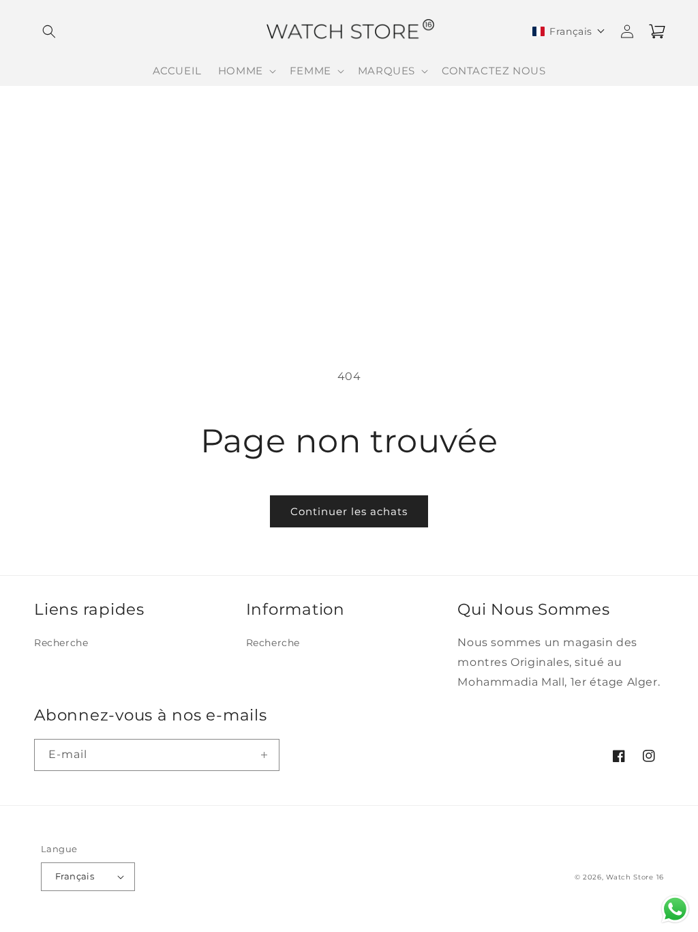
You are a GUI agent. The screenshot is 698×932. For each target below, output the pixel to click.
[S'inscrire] (264, 755)
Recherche (61, 643)
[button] (49, 31)
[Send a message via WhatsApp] (675, 909)
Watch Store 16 (635, 877)
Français (74, 876)
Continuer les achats (349, 511)
